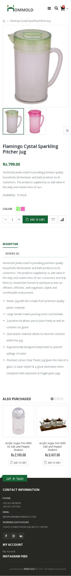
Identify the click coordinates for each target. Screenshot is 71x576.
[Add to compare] (62, 219)
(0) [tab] (12, 253)
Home (4, 21)
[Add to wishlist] (53, 219)
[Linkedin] (21, 536)
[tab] (10, 244)
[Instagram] (13, 536)
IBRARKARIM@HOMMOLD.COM (19, 516)
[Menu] (49, 8)
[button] (52, 399)
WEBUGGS (29, 569)
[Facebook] (6, 536)
